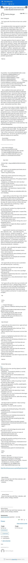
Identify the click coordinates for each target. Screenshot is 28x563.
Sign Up (12, 4)
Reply (3, 521)
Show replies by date (22, 523)
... (1, 367)
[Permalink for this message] (26, 520)
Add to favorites (6, 541)
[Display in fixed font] (24, 520)
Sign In (5, 4)
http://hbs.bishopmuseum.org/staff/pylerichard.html (14, 468)
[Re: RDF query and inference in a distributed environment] (2, 7)
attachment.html (5, 517)
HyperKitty (14, 559)
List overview (4, 530)
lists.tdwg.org (8, 1)
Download (5, 533)
